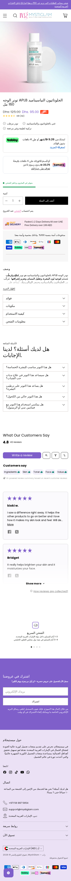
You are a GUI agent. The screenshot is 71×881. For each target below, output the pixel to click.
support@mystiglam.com (24, 809)
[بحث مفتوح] (15, 15)
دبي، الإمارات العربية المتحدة (23, 815)
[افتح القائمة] (5, 15)
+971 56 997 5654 (18, 802)
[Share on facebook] (9, 532)
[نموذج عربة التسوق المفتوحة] (65, 15)
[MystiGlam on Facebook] (5, 772)
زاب (43, 854)
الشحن (17, 210)
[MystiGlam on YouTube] (22, 772)
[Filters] (55, 455)
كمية (5, 193)
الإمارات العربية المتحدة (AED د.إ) (24, 848)
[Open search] (46, 455)
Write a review (22, 455)
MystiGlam (33, 854)
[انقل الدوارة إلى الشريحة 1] (31, 647)
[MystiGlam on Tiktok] (16, 772)
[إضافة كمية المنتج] (19, 201)
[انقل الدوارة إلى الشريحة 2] (34, 647)
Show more (34, 583)
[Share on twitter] (17, 532)
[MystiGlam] (35, 15)
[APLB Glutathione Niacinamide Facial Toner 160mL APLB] (35, 57)
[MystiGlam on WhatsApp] (28, 772)
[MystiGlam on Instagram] (10, 772)
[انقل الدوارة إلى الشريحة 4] (39, 647)
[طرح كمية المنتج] (6, 201)
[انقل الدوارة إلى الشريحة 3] (37, 647)
